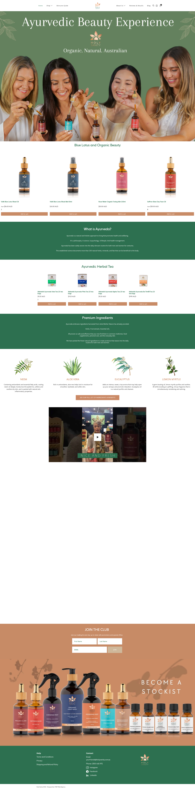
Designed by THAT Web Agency (56, 787)
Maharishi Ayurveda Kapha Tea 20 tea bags (112, 292)
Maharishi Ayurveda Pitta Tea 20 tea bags (80, 292)
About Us (119, 6)
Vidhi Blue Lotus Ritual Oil (10, 202)
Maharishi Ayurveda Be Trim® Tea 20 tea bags (142, 292)
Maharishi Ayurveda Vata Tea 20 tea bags (50, 292)
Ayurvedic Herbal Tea (97, 267)
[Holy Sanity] (97, 5)
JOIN (114, 650)
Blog (149, 6)
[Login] (156, 5)
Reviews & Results (136, 6)
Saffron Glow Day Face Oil (156, 202)
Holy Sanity (40, 787)
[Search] (153, 6)
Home (40, 6)
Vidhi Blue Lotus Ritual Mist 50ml (61, 202)
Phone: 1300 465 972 (94, 764)
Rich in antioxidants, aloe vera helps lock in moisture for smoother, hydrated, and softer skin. (73, 386)
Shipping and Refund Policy (47, 764)
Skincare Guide (62, 6)
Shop (48, 6)
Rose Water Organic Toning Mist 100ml (112, 202)
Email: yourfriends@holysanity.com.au (98, 758)
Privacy (39, 761)
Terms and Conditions (45, 757)
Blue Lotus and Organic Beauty (97, 145)
